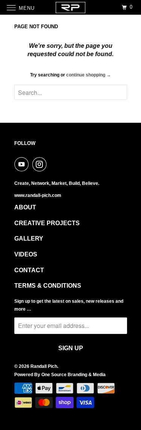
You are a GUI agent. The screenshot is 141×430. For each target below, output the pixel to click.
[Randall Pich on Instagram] (41, 164)
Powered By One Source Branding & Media (60, 374)
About (25, 207)
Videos (25, 254)
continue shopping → (88, 75)
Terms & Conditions (47, 285)
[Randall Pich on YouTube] (23, 164)
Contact (29, 270)
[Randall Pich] (70, 7)
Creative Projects (47, 223)
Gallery (28, 238)
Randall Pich (43, 366)
